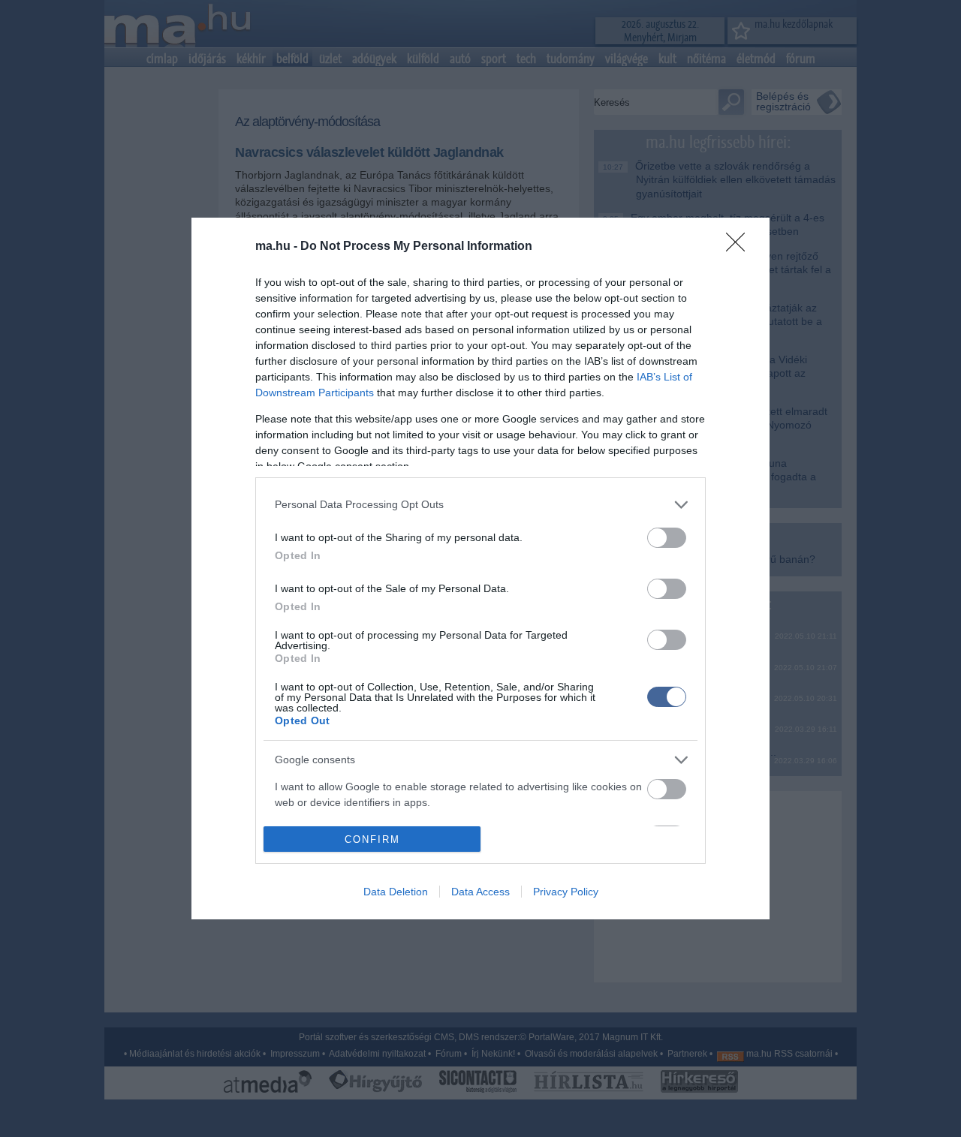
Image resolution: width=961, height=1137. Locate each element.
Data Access (480, 892)
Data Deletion (395, 892)
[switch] (666, 538)
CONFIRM (372, 839)
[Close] (740, 247)
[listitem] (480, 505)
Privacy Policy (565, 892)
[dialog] (480, 569)
